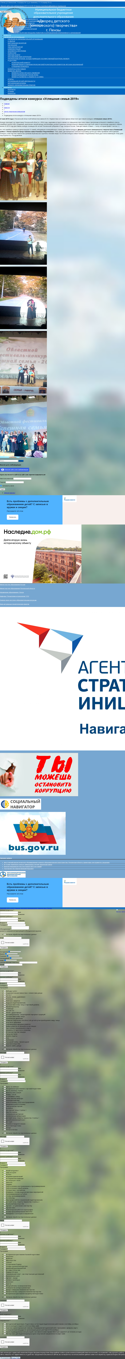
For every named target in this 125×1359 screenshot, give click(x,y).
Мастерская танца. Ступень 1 (16, 1110)
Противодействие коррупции (19, 57)
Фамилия (21, 914)
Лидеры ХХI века (12, 1272)
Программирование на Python (16, 1194)
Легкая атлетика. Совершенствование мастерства (23, 1292)
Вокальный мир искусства (15, 1204)
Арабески (9, 1258)
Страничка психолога (20, 66)
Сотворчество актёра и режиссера (18, 1288)
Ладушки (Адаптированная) (15, 1003)
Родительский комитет (21, 63)
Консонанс (9, 1282)
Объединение (5, 929)
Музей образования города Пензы (25, 75)
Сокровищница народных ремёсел (18, 1024)
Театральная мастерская (14, 1114)
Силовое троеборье (13, 1280)
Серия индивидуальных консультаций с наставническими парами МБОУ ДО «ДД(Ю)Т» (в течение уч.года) (43, 1332)
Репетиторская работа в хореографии (19, 1210)
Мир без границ (11, 1112)
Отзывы (11, 91)
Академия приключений (14, 1176)
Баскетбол (9, 1256)
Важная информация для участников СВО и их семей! (23, 867)
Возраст (3, 923)
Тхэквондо (9, 1009)
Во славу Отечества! (13, 1270)
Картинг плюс (10, 1208)
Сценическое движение (14, 1018)
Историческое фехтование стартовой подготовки (23, 1089)
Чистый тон (10, 1011)
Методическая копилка (17, 83)
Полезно (3, 956)
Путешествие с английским (15, 1190)
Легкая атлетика (11, 1130)
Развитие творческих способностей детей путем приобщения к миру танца (33, 1020)
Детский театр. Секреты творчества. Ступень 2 (22, 1202)
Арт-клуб (9, 1122)
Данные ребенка (6, 916)
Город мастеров (11, 1034)
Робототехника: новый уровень (17, 1188)
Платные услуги (14, 55)
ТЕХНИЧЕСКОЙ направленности (19, 27)
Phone (2, 964)
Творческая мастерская (14, 1106)
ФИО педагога (5, 1314)
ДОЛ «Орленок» (13, 31)
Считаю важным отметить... (9, 962)
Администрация (14, 49)
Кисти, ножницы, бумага (14, 1091)
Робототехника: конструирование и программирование (25, 1186)
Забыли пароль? (9, 493)
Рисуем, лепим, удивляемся (15, 997)
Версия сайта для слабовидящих (12, 6)
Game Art (9, 1182)
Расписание (12, 45)
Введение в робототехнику (15, 1104)
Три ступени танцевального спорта (18, 1028)
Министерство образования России (12, 584)
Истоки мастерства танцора (16, 1032)
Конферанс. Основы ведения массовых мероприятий (24, 1192)
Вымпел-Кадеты (11, 1036)
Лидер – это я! (11, 1094)
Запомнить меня (8, 486)
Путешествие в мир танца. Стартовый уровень (22, 1005)
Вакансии (11, 93)
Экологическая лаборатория (16, 1116)
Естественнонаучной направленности (23, 19)
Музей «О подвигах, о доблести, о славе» (28, 77)
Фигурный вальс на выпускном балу (18, 1286)
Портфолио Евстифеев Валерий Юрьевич (19, 869)
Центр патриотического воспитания (22, 29)
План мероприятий (15, 47)
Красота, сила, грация (13, 1092)
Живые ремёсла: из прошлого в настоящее (21, 1026)
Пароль (2, 482)
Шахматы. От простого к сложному (18, 1030)
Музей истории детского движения (26, 73)
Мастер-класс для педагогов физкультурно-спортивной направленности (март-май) (35, 1334)
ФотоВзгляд (10, 1198)
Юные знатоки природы (14, 1098)
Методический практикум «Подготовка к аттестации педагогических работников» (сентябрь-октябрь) (42, 1324)
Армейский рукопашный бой (16, 1268)
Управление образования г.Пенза (12, 592)
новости (7, 108)
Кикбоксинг (10, 1040)
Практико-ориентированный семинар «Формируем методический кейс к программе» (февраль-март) (42, 1328)
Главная (7, 15)
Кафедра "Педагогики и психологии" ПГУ (14, 596)
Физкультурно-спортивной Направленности (25, 21)
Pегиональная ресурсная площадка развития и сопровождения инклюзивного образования (44, 33)
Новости (7, 35)
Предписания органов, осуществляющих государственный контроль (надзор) (38, 59)
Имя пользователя (6, 478)
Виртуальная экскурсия (17, 43)
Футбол (8, 1174)
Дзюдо (8, 1128)
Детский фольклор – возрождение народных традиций (25, 1014)
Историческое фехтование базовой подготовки (23, 1254)
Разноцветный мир (13, 1100)
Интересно (4, 952)
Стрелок (9, 1262)
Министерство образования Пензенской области (17, 588)
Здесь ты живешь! (12, 1087)
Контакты (8, 87)
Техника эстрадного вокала (15, 1124)
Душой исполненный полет (15, 1120)
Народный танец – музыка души (17, 1042)
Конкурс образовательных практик (21, 85)
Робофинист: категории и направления (19, 1214)
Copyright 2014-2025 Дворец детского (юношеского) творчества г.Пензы (26, 908)
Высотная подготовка (13, 1126)
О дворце (11, 41)
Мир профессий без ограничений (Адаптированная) (24, 1200)
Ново (2, 960)
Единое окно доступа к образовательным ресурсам (18, 600)
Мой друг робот (11, 991)
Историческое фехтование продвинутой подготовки (24, 1294)
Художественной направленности (21, 23)
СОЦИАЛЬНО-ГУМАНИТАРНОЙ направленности (25, 25)
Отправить (4, 947)
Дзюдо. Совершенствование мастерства (20, 1290)
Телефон (4, 925)
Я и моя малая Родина (13, 1264)
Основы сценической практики (17, 1266)
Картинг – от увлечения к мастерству (19, 1206)
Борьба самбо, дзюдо (13, 1046)
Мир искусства (11, 1260)
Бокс (7, 1038)
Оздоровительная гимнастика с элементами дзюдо (24, 993)
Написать (12, 517)
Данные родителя (7, 910)
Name (2, 1220)
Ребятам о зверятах (13, 1001)
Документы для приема (17, 51)
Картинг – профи (12, 1278)
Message (3, 1053)
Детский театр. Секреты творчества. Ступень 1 (22, 1118)
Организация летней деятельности (21, 81)
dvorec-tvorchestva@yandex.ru (46, 6)
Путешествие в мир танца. (15, 1016)
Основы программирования (15, 1196)
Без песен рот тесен (13, 1180)
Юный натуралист (12, 1171)
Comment (3, 1300)
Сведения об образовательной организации (25, 39)
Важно (2, 954)
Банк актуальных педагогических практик (14, 604)
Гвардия (9, 1184)
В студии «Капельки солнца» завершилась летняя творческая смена (28, 864)
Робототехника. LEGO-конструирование (20, 1102)
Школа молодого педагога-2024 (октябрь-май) (22, 1326)
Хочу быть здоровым (13, 1022)
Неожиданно (4, 958)
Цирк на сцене (11, 1172)
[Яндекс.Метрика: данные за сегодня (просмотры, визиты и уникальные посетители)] (120, 910)
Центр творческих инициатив (14, 111)
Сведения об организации (14, 37)
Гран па (8, 1284)
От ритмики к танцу (13, 1096)
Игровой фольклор (12, 1007)
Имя (19, 912)
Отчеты (10, 79)
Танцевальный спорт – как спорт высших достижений (25, 1274)
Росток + (9, 995)
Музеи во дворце (14, 71)
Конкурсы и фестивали (17, 69)
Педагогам (12, 53)
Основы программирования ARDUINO (19, 1212)
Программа (4, 988)
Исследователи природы (14, 1178)
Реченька (9, 999)
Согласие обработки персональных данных (21, 934)
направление (5, 1320)
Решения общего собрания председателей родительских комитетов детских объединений (47, 64)
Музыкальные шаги (13, 1276)
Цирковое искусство (13, 1044)
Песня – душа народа (13, 1012)
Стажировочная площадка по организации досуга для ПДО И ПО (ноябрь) (32, 1330)
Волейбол (9, 1108)
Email (2, 938)
